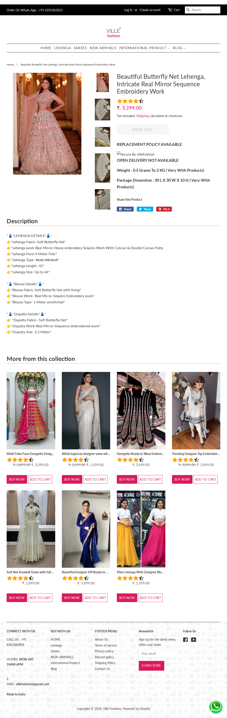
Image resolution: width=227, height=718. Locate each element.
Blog (178, 48)
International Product (143, 48)
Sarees (80, 48)
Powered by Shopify (136, 708)
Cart (177, 10)
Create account (150, 10)
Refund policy (104, 657)
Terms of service (106, 645)
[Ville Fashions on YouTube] (193, 640)
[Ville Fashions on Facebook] (185, 640)
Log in (128, 10)
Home (10, 64)
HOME (46, 48)
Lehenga (62, 48)
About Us (101, 639)
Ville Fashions (112, 708)
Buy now (17, 479)
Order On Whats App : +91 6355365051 (35, 10)
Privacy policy (104, 651)
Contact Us (102, 669)
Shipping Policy (105, 663)
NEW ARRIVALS (103, 48)
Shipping (142, 116)
